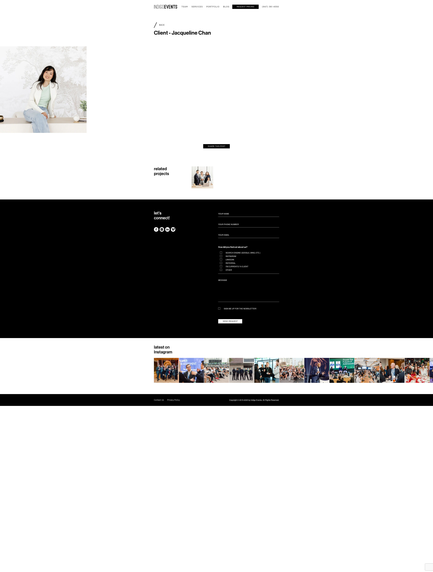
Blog (226, 7)
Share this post (216, 146)
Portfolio (213, 7)
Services (197, 7)
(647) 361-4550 (270, 7)
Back (162, 25)
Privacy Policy (173, 400)
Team (184, 7)
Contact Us (159, 400)
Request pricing (245, 7)
